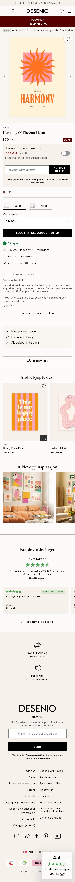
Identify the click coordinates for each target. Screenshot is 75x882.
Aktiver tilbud (59, 169)
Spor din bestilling (51, 783)
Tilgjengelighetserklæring (19, 802)
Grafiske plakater (25, 30)
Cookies (45, 796)
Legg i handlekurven (37, 232)
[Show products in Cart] (70, 11)
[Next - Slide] (71, 77)
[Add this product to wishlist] (67, 38)
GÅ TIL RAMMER (37, 360)
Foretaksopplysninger (22, 783)
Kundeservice (48, 777)
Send (37, 746)
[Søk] (13, 11)
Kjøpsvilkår (46, 789)
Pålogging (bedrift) (24, 825)
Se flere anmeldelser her (37, 621)
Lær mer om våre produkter (37, 313)
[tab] (12, 121)
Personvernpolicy (29, 179)
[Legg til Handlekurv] (43, 438)
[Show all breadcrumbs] (7, 30)
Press (32, 777)
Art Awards (28, 819)
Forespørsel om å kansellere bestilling (52, 810)
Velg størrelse (12, 214)
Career (31, 789)
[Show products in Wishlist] (62, 11)
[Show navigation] (5, 11)
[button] (57, 865)
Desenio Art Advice (51, 770)
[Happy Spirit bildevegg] (28, 497)
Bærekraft (29, 796)
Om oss (30, 770)
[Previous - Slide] (4, 77)
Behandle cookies (50, 817)
